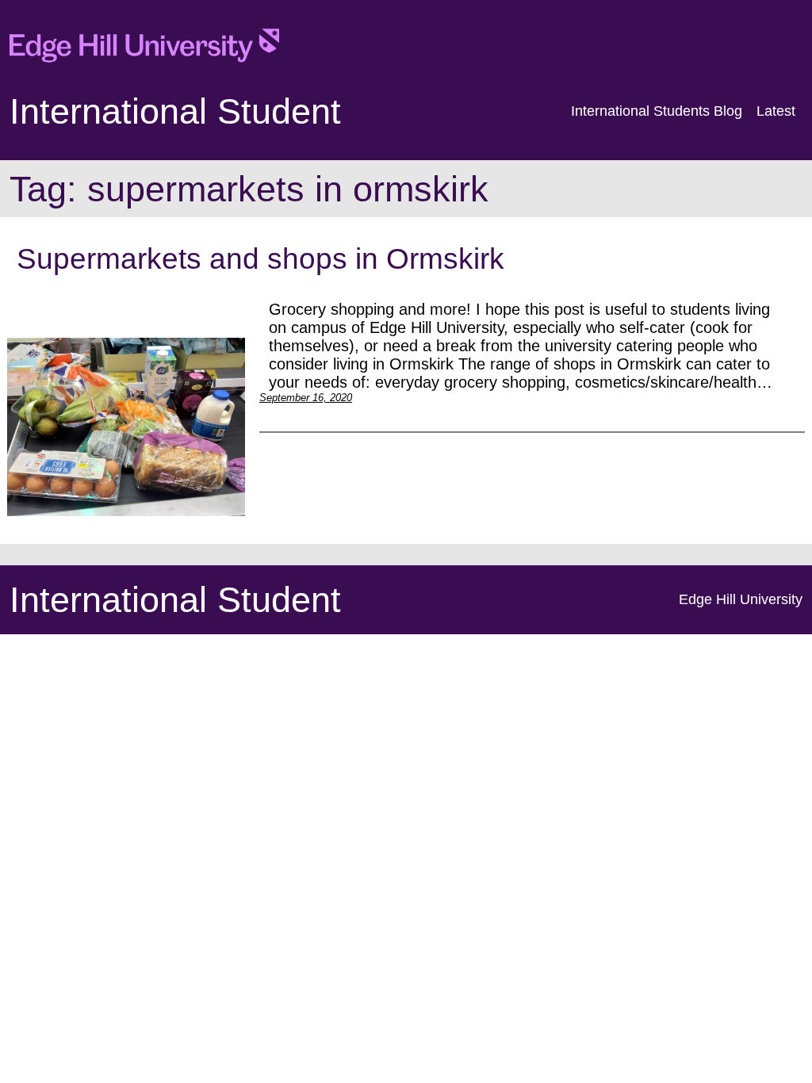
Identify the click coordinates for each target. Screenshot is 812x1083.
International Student (175, 111)
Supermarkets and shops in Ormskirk (260, 258)
